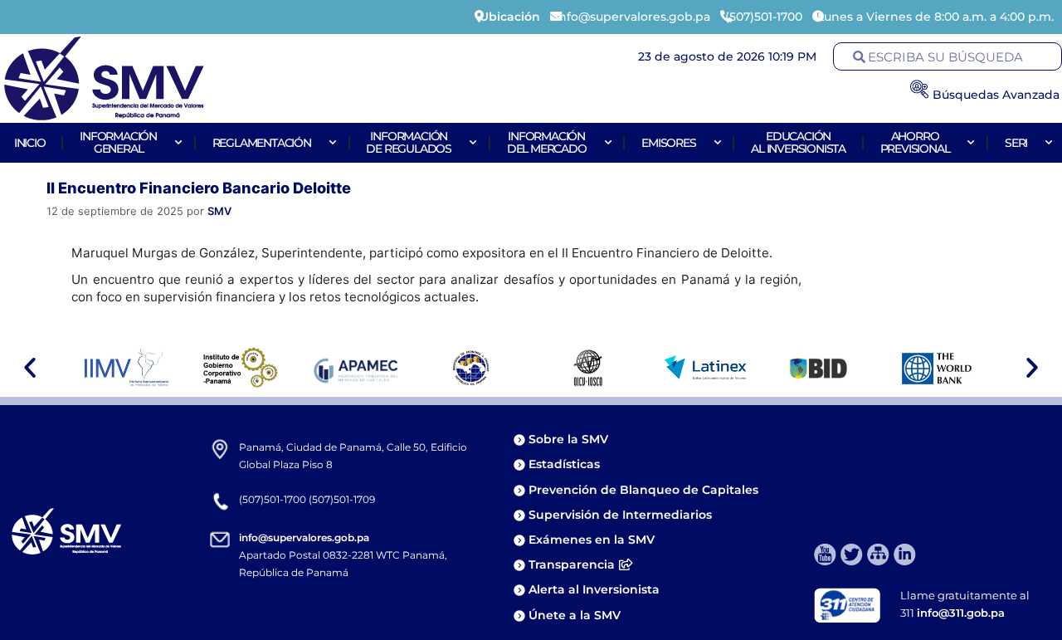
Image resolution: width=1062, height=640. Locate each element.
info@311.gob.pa (961, 612)
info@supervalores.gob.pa (304, 537)
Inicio (30, 142)
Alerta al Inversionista (594, 589)
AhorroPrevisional (915, 142)
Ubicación (510, 16)
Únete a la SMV (575, 615)
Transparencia (572, 564)
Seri (1016, 142)
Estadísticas (566, 464)
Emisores (668, 142)
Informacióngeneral (118, 142)
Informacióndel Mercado (547, 142)
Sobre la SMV (568, 439)
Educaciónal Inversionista (798, 142)
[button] (30, 367)
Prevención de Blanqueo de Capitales (643, 489)
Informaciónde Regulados (408, 142)
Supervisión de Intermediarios (620, 514)
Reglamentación (261, 142)
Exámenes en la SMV (592, 539)
